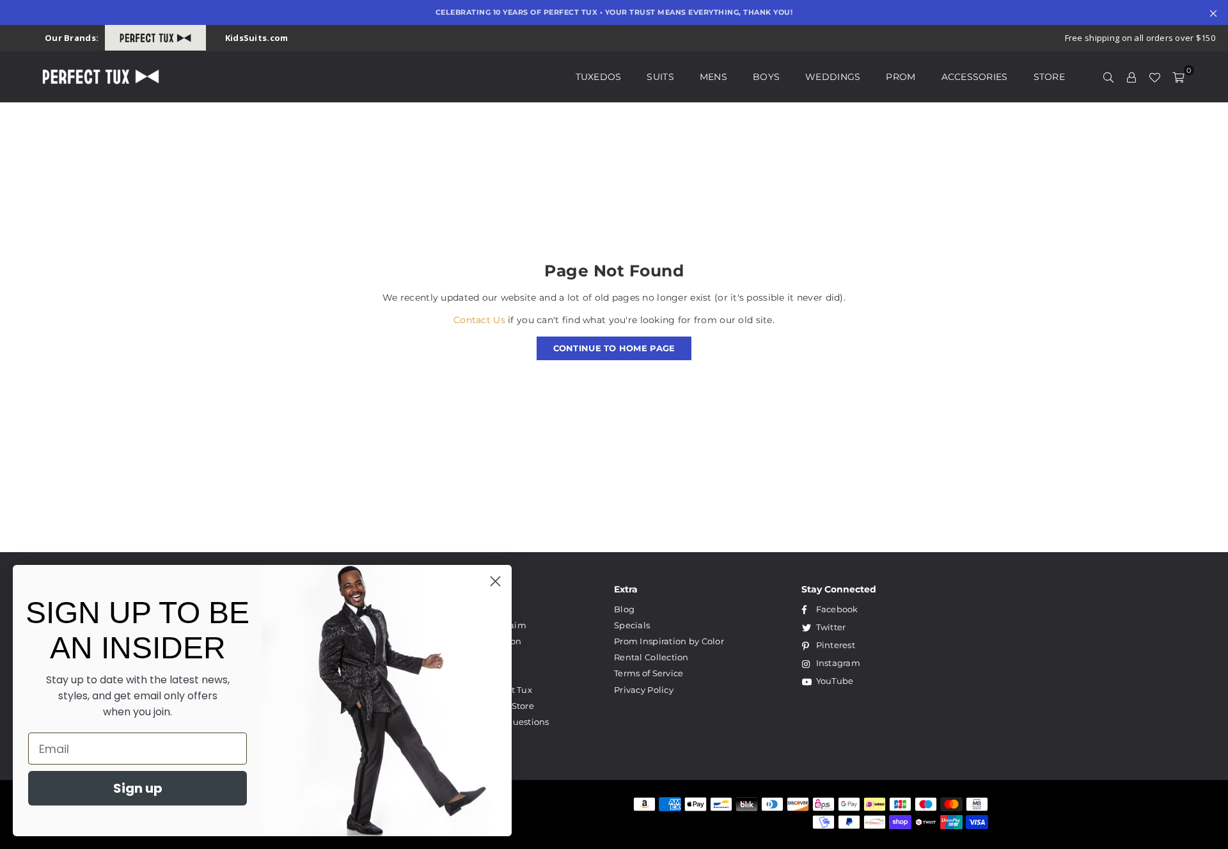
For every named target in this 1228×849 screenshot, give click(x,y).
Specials (632, 625)
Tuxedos (599, 77)
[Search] (1108, 76)
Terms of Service (648, 673)
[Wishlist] (1154, 76)
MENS (713, 77)
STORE (1049, 77)
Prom (900, 77)
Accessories (974, 77)
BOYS (766, 77)
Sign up (137, 788)
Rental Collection (651, 657)
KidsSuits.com (256, 38)
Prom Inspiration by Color (669, 641)
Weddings (832, 77)
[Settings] (1131, 76)
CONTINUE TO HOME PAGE (614, 348)
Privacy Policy (643, 690)
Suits (660, 77)
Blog (624, 609)
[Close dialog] (495, 581)
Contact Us (479, 320)
